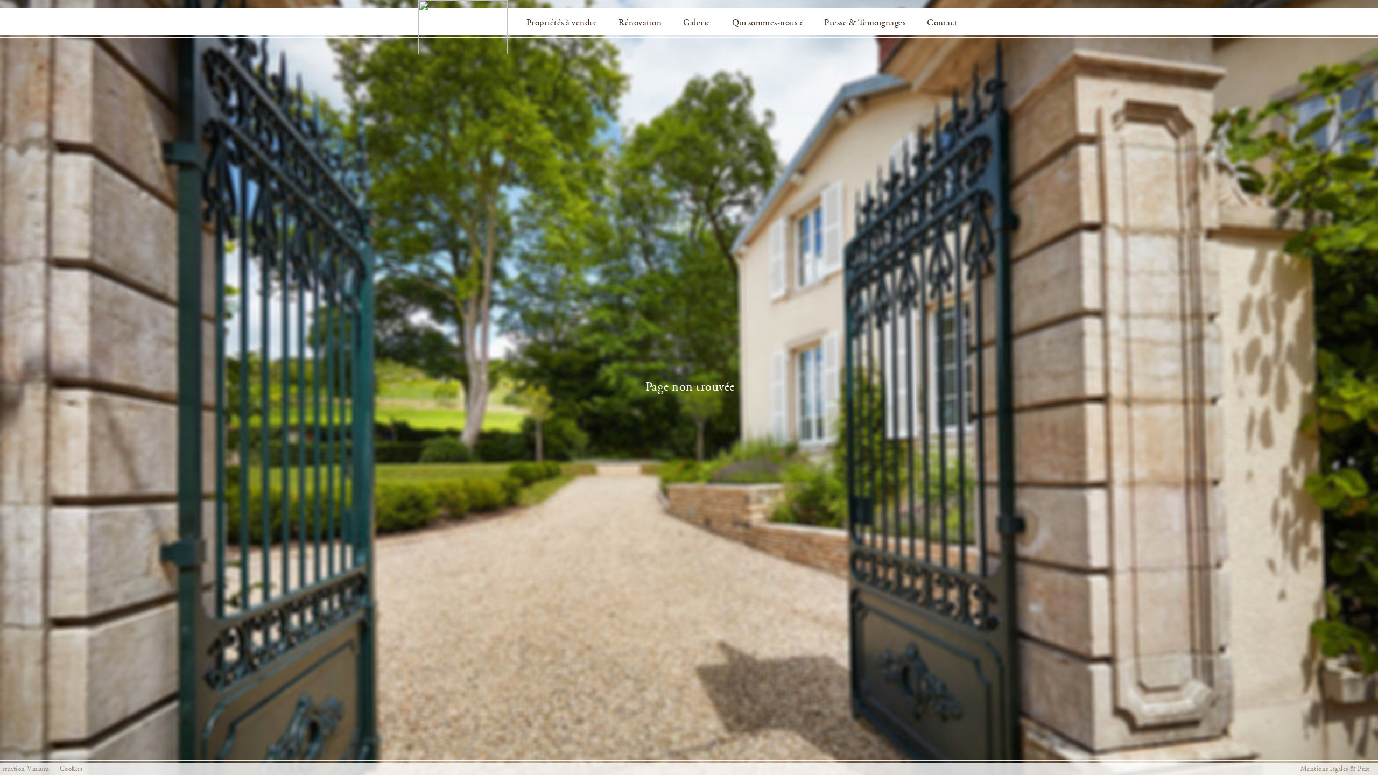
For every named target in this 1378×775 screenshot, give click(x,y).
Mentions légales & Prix (1335, 768)
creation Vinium (26, 768)
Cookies (71, 768)
